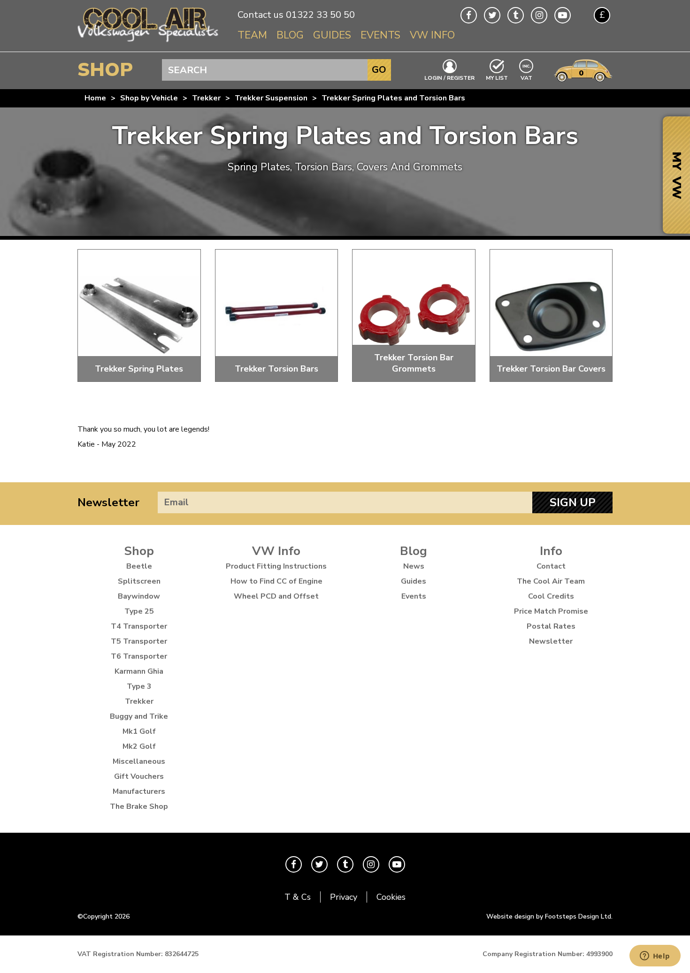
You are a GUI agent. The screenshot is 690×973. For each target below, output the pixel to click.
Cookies (391, 897)
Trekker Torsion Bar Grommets (413, 363)
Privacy (343, 897)
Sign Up (573, 502)
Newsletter (108, 502)
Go (379, 69)
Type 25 (139, 611)
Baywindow (139, 596)
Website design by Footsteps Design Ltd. (549, 916)
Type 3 (139, 686)
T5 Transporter (139, 641)
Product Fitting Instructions (276, 566)
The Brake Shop (139, 806)
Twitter (492, 15)
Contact (551, 566)
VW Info (432, 35)
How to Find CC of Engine (276, 581)
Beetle (139, 566)
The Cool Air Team (551, 581)
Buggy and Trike (139, 716)
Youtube (562, 15)
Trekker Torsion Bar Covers (551, 368)
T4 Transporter (139, 626)
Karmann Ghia (139, 671)
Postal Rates (551, 626)
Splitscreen (139, 581)
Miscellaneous (139, 761)
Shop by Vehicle (149, 98)
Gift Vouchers (139, 776)
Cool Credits (551, 596)
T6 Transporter (139, 656)
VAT (526, 77)
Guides (332, 35)
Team (252, 35)
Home (95, 98)
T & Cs (297, 897)
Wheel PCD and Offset (276, 596)
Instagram (539, 15)
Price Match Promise (551, 611)
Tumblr (515, 15)
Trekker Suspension (271, 98)
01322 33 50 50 (320, 14)
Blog (290, 35)
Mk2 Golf (139, 746)
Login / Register (449, 77)
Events (380, 35)
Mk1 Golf (139, 731)
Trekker (206, 98)
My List (497, 77)
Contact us (261, 14)
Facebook (468, 15)
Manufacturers (139, 791)
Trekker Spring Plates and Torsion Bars (393, 98)
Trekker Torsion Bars (276, 368)
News (413, 566)
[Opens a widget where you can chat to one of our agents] (655, 956)
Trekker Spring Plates (139, 368)
